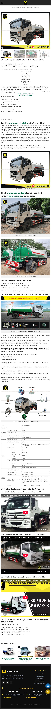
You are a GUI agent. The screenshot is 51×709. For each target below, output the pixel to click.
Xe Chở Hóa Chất (40, 676)
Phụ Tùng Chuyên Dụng (39, 683)
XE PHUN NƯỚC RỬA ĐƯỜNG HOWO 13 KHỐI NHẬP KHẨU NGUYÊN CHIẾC (25, 659)
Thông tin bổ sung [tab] (9, 119)
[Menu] (2, 3)
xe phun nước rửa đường (18, 123)
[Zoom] (2, 47)
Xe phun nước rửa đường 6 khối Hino (42, 659)
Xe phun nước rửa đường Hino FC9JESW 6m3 (8, 659)
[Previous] (3, 30)
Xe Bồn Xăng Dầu (40, 673)
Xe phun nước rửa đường (33, 7)
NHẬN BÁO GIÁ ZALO (26, 95)
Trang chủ (14, 7)
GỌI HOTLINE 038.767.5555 (26, 93)
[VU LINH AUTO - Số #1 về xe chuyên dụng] (25, 2)
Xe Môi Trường (21, 7)
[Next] (47, 30)
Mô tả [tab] (2, 119)
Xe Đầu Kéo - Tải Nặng (40, 680)
